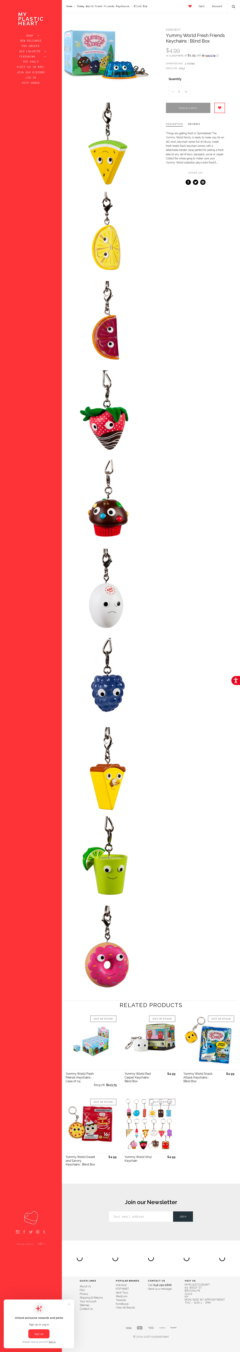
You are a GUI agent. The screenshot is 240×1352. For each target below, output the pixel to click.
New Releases (31, 41)
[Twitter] (31, 1232)
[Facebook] (24, 1232)
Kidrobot (173, 29)
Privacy (84, 1293)
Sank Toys (122, 1292)
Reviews (194, 124)
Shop (31, 35)
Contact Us (86, 1308)
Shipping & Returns (91, 1297)
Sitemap (84, 1305)
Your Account (88, 1301)
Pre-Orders (31, 46)
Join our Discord (31, 72)
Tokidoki (121, 1300)
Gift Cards (31, 83)
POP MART (122, 1288)
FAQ (82, 1290)
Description (174, 124)
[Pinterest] (37, 1232)
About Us (85, 1286)
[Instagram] (18, 1232)
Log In (31, 77)
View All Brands (125, 1307)
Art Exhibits (31, 51)
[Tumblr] (44, 1232)
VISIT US (190, 1280)
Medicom (122, 1296)
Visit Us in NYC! (31, 67)
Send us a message (160, 1288)
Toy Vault (31, 62)
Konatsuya (122, 1303)
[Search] (233, 7)
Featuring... (31, 56)
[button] (195, 55)
